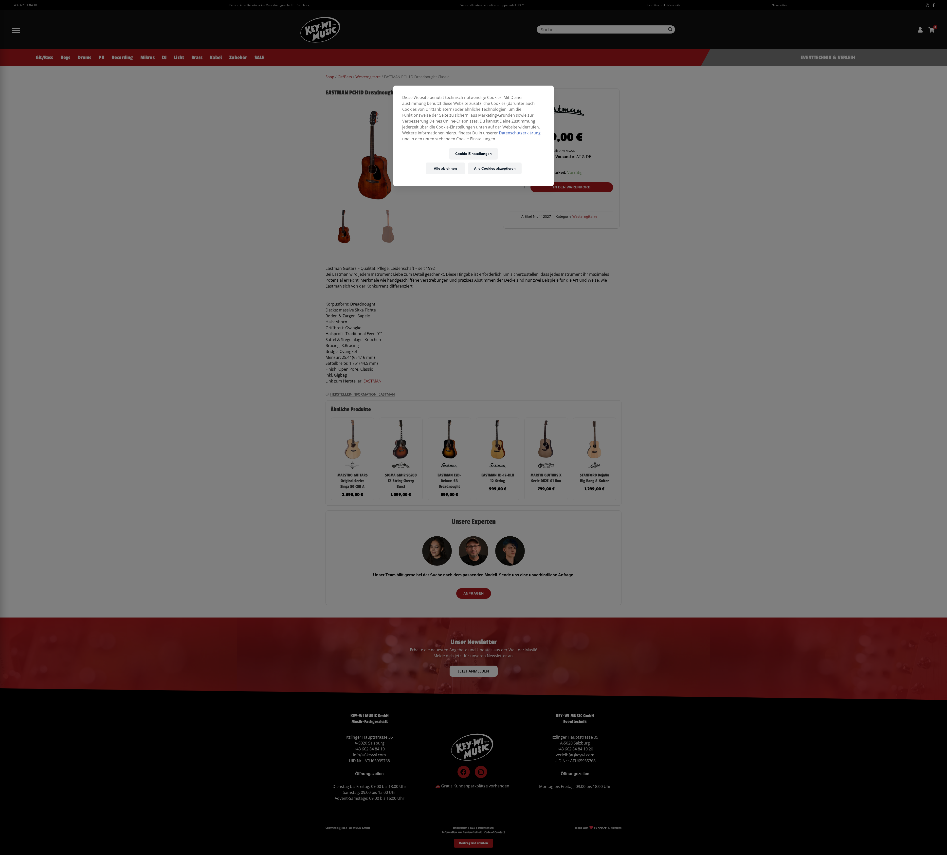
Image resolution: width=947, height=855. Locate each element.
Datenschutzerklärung (520, 133)
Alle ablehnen (445, 168)
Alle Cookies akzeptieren (495, 168)
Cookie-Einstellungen (473, 153)
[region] (473, 136)
